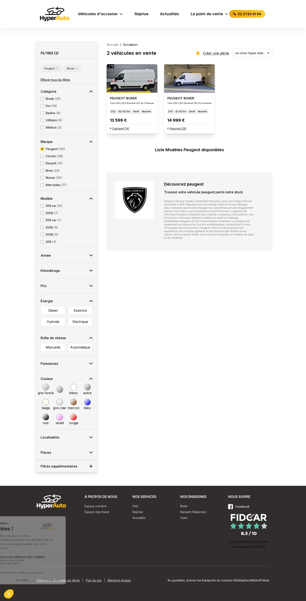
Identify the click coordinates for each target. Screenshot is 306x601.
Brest (183, 506)
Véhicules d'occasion (98, 14)
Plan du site (94, 580)
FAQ (135, 506)
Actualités (169, 14)
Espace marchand (97, 512)
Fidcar (261, 546)
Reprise (141, 14)
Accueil (112, 44)
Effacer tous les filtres (55, 79)
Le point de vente (207, 14)
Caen (184, 518)
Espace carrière (95, 506)
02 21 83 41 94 (249, 14)
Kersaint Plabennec (193, 512)
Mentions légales (119, 580)
